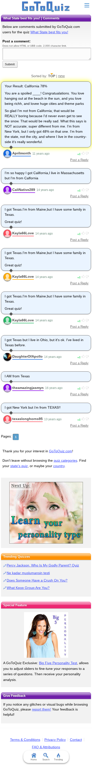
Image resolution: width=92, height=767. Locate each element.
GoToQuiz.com (60, 451)
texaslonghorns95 (27, 419)
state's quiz (19, 466)
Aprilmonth (21, 153)
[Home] (46, 6)
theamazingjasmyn (28, 388)
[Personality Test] (46, 513)
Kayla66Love (23, 233)
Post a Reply (79, 160)
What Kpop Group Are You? (28, 588)
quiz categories (65, 460)
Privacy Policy (55, 740)
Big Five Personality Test (58, 663)
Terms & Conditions (25, 740)
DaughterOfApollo (27, 356)
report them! (41, 709)
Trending (58, 759)
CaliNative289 (23, 190)
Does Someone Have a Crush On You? (37, 580)
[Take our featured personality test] (46, 635)
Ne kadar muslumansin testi (28, 573)
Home (34, 759)
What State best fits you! (49, 32)
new (61, 76)
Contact (76, 740)
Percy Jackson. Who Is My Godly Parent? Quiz (43, 565)
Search (46, 759)
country (59, 466)
